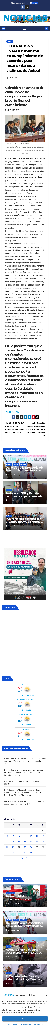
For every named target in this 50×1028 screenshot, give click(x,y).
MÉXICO (16, 464)
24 (31, 847)
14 (13, 842)
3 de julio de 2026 (15, 903)
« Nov (21, 858)
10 (31, 836)
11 (37, 836)
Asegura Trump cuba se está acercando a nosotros (24, 951)
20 (7, 847)
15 (19, 842)
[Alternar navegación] (24, 28)
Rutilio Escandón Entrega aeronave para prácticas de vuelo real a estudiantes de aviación (35, 428)
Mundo (9, 946)
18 (37, 842)
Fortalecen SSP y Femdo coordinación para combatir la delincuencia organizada (24, 496)
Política (23, 464)
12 (43, 836)
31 (31, 853)
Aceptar (25, 1019)
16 (25, 842)
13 (7, 842)
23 (25, 847)
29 (19, 853)
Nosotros (40, 1024)
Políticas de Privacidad (28, 1024)
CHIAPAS (9, 41)
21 (13, 847)
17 (31, 842)
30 (25, 853)
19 (43, 842)
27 (7, 853)
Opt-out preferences (14, 1024)
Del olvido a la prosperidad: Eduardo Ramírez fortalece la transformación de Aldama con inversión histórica (23, 772)
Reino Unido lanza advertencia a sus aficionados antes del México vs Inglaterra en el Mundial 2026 (25, 761)
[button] (46, 995)
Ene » (28, 858)
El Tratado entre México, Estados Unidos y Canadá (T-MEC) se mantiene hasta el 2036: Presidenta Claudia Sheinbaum (23, 792)
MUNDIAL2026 (11, 893)
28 (13, 853)
